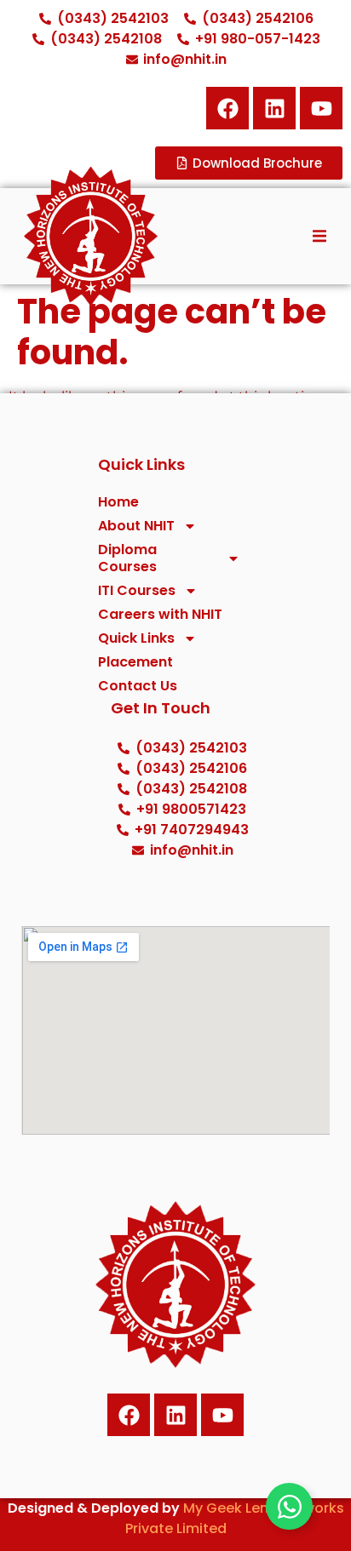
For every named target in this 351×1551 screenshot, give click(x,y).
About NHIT (136, 526)
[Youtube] (222, 1415)
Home (118, 502)
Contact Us (137, 686)
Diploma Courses (127, 558)
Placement (135, 662)
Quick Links (136, 638)
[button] (319, 235)
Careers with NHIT (160, 614)
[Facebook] (227, 108)
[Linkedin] (274, 108)
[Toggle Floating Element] (289, 1506)
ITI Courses (137, 590)
